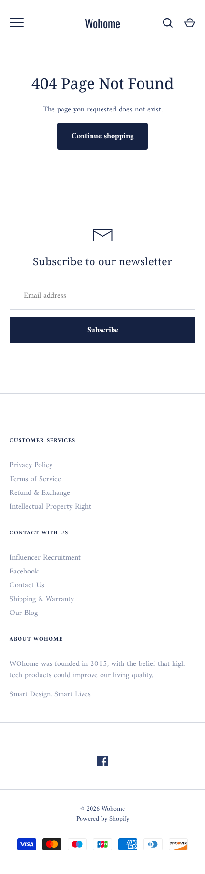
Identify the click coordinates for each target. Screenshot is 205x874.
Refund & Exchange (40, 493)
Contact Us (27, 585)
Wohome (102, 23)
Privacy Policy (31, 465)
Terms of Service (35, 479)
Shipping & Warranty (42, 599)
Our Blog (24, 613)
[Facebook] (102, 763)
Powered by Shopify (102, 819)
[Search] (167, 22)
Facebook (24, 571)
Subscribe (102, 330)
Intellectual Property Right (50, 506)
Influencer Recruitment (45, 557)
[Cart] (189, 22)
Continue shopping (102, 136)
